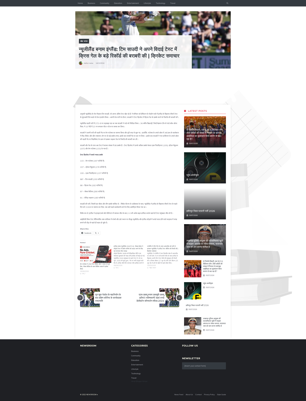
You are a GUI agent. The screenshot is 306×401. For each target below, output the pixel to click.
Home (80, 3)
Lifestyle (147, 3)
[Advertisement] (153, 86)
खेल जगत (84, 41)
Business (91, 3)
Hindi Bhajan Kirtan (139, 381)
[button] (227, 3)
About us (189, 394)
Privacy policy (209, 394)
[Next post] (179, 297)
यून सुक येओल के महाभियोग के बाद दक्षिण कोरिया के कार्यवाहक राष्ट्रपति (108, 297)
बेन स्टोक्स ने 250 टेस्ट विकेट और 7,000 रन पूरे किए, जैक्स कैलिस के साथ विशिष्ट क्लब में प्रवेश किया (95, 266)
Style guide (221, 394)
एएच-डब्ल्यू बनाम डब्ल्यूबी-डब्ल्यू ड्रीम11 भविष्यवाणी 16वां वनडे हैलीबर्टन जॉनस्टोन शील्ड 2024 (150, 297)
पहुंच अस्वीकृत (192, 175)
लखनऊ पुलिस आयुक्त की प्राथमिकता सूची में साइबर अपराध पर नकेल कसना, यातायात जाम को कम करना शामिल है (204, 243)
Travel (172, 3)
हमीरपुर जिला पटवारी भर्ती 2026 (200, 211)
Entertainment (133, 3)
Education (118, 3)
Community (104, 3)
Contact (198, 394)
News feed (178, 394)
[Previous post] (80, 297)
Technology (160, 3)
